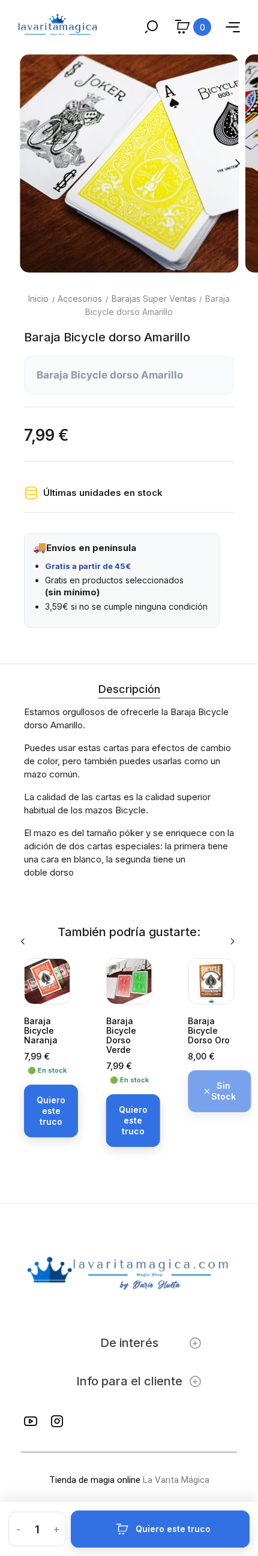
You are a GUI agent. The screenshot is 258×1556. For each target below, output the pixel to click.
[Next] (237, 163)
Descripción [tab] (129, 689)
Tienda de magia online (94, 1480)
